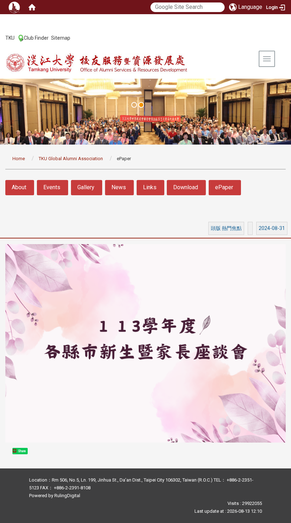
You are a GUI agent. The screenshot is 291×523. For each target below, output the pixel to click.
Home (18, 158)
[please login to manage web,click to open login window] (14, 7)
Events (51, 187)
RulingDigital (67, 495)
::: (1, 37)
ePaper (224, 187)
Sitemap (60, 38)
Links (150, 187)
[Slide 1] (134, 105)
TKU (10, 38)
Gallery (85, 187)
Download (185, 187)
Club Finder (36, 38)
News (118, 187)
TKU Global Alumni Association (71, 158)
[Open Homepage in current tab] (32, 7)
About (19, 187)
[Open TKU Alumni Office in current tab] (112, 63)
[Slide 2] (141, 105)
